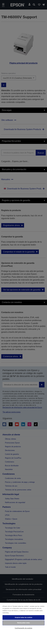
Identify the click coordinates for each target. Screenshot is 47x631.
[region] (23, 616)
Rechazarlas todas (23, 623)
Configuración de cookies (23, 628)
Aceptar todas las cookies (23, 617)
